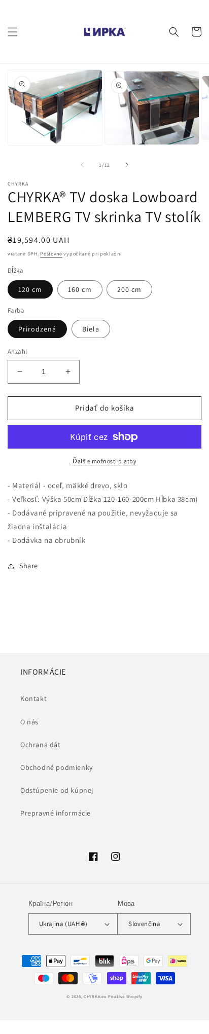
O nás (29, 721)
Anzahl (17, 351)
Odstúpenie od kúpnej (56, 790)
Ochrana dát (40, 744)
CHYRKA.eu (95, 996)
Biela (90, 329)
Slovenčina (144, 923)
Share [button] (28, 565)
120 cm (30, 289)
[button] (13, 32)
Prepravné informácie (55, 813)
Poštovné (51, 253)
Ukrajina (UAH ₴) (63, 923)
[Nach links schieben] (82, 165)
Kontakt (33, 698)
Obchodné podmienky (56, 767)
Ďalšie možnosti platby (104, 461)
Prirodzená (37, 329)
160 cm (80, 289)
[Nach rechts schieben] (127, 165)
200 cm (129, 289)
